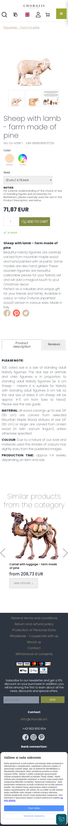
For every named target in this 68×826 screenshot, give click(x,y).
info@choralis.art (34, 719)
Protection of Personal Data (34, 630)
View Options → (23, 583)
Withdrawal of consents (34, 654)
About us (34, 642)
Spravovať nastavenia (34, 816)
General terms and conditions (34, 618)
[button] (61, 13)
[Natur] (9, 158)
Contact (34, 648)
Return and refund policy (34, 624)
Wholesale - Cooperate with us (34, 636)
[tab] (22, 345)
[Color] (22, 158)
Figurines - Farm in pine (21, 27)
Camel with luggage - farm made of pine (33, 566)
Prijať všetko (34, 808)
